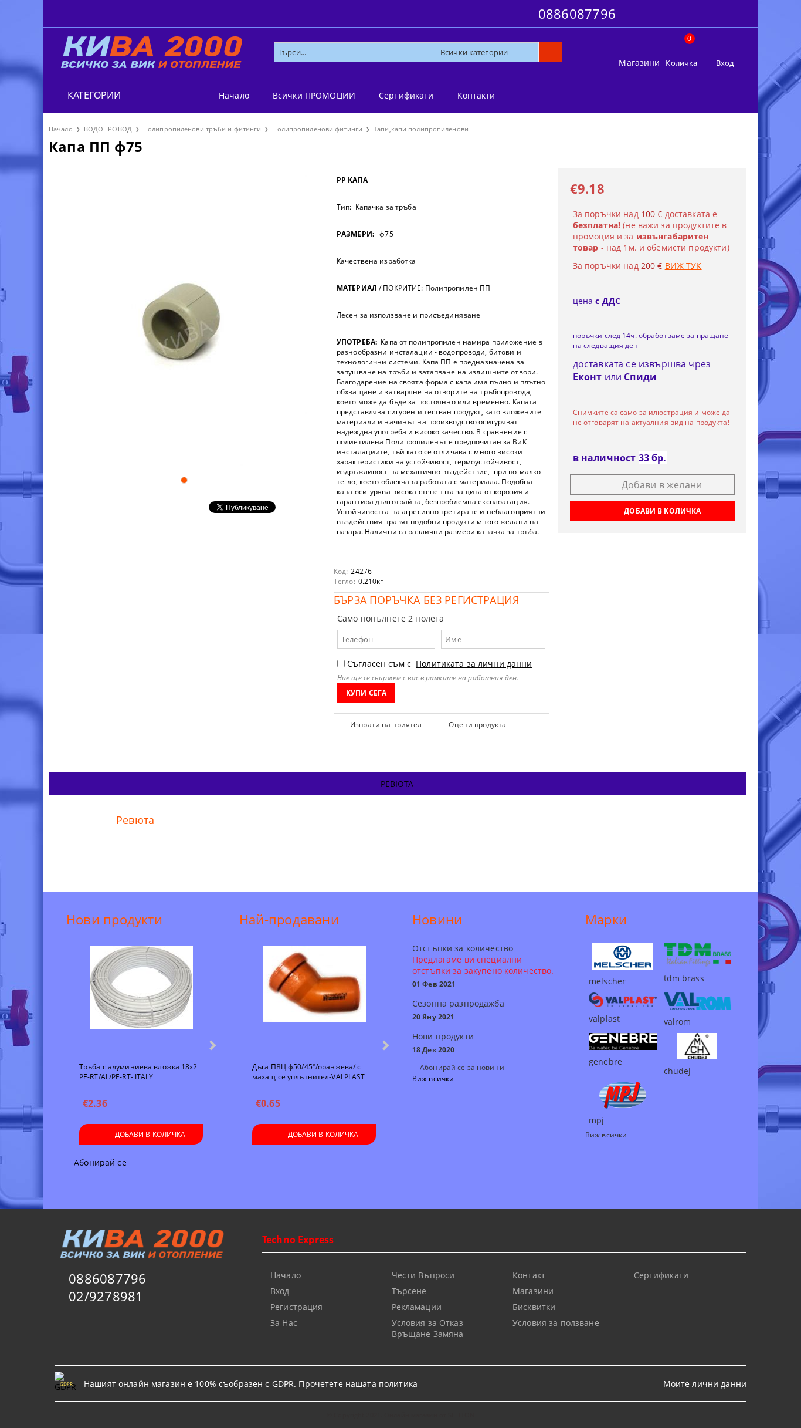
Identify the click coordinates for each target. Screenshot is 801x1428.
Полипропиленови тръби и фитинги (202, 128)
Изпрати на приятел (386, 725)
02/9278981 (106, 1296)
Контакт (528, 1275)
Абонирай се (100, 1162)
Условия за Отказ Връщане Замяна (428, 1328)
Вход (725, 63)
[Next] (211, 1045)
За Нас (283, 1322)
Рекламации (417, 1306)
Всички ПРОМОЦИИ (314, 95)
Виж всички (433, 1078)
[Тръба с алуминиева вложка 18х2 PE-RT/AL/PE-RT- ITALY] (141, 999)
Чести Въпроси (423, 1275)
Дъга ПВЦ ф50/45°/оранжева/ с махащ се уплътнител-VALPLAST (308, 1071)
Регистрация (296, 1306)
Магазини (639, 62)
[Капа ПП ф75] (184, 317)
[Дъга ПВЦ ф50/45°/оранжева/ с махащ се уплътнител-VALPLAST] (314, 999)
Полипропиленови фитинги (317, 128)
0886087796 (577, 13)
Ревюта (397, 783)
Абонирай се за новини (462, 1067)
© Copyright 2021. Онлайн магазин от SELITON (400, 1414)
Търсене (409, 1291)
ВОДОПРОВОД (108, 128)
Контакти (476, 95)
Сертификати (406, 95)
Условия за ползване (555, 1322)
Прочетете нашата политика (358, 1383)
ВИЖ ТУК (683, 265)
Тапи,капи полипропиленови (421, 128)
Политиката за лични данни (474, 663)
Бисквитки (533, 1306)
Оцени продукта (477, 725)
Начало (234, 95)
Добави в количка (150, 1134)
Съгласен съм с (439, 663)
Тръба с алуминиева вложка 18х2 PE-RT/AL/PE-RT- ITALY (138, 1071)
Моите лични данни (704, 1383)
